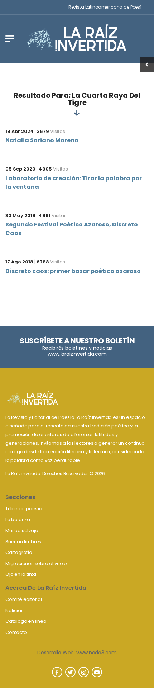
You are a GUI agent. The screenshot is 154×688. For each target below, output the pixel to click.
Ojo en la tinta (20, 574)
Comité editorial (23, 599)
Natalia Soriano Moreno (41, 140)
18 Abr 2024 (19, 131)
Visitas (51, 131)
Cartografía (18, 552)
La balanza (17, 519)
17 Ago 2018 (19, 261)
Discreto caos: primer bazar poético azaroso (73, 271)
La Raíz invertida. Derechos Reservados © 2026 (55, 473)
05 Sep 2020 (20, 169)
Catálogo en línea (26, 621)
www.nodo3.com (96, 652)
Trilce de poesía (23, 508)
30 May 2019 (20, 215)
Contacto (16, 632)
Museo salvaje (21, 530)
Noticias (14, 610)
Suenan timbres (23, 541)
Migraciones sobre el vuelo (36, 563)
